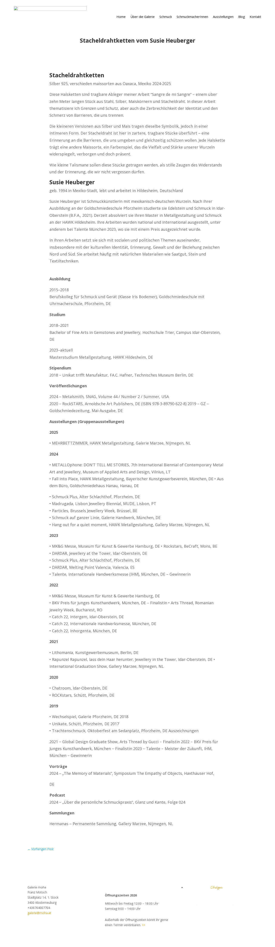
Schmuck (165, 16)
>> (143, 925)
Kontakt (255, 16)
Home (121, 16)
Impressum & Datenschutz (215, 904)
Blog (241, 16)
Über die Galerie (142, 16)
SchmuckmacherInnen (192, 16)
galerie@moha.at (39, 913)
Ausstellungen (223, 16)
